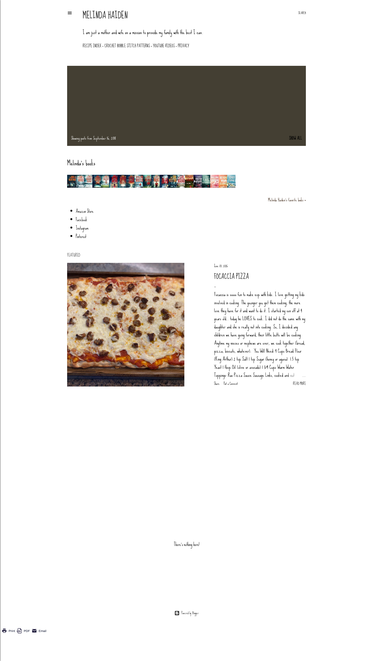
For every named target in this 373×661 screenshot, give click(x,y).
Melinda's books (81, 163)
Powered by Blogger (190, 613)
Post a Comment (231, 383)
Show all (295, 138)
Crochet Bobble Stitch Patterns (127, 46)
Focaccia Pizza (231, 276)
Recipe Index (92, 46)
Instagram (82, 228)
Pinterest (81, 236)
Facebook (81, 219)
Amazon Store (84, 211)
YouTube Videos (164, 46)
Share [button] (217, 384)
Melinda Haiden (105, 15)
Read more (299, 383)
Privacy (183, 46)
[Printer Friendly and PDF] (24, 633)
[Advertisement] (186, 102)
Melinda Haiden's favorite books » (287, 200)
